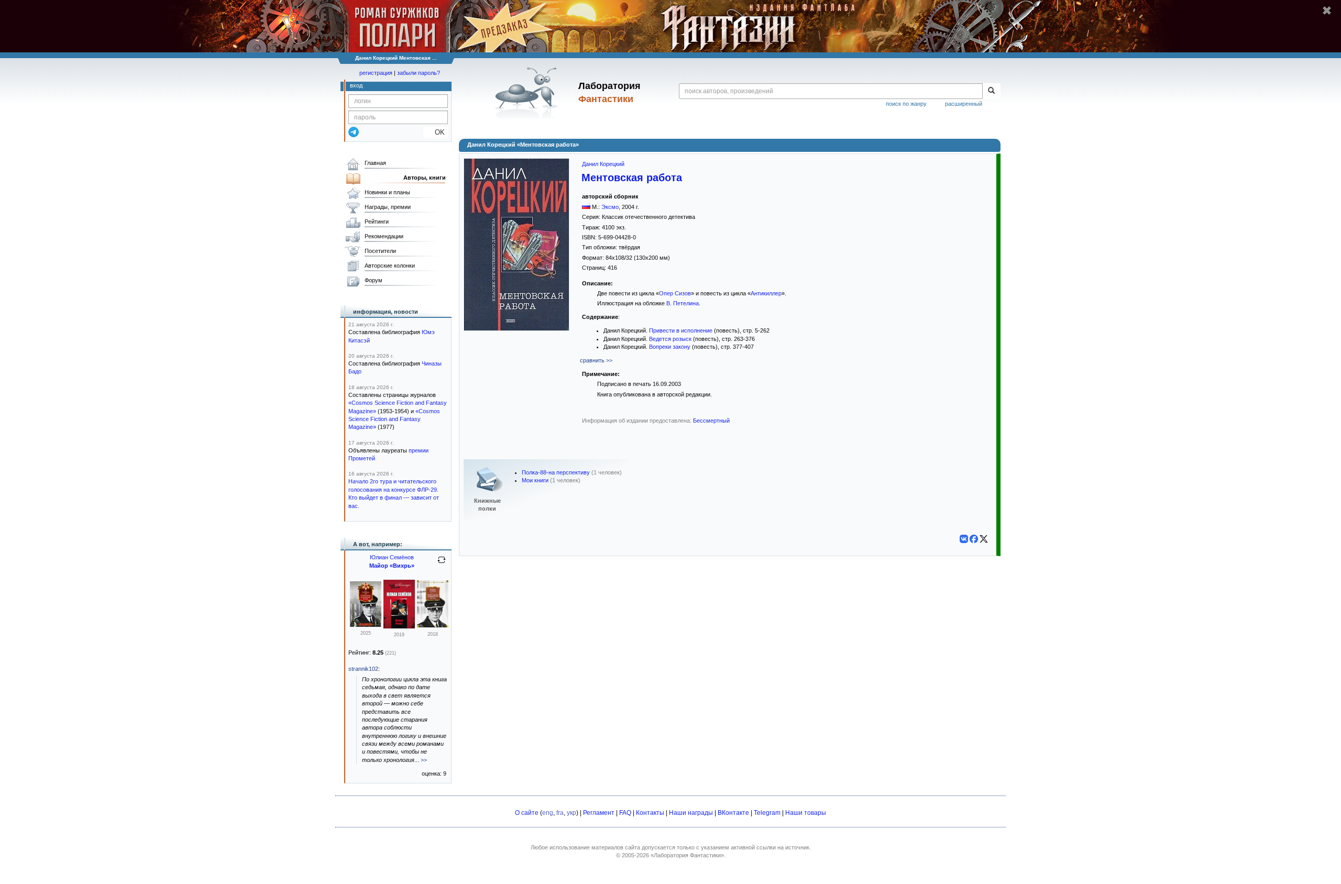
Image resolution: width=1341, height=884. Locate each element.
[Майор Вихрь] (399, 626)
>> (424, 760)
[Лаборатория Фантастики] (528, 93)
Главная (375, 163)
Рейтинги (377, 221)
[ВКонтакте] (964, 539)
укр (571, 812)
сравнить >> (596, 360)
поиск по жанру (906, 104)
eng (547, 812)
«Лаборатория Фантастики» (687, 855)
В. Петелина (682, 303)
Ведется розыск (670, 339)
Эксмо (610, 207)
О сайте (526, 812)
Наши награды (691, 812)
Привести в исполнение (680, 330)
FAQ (625, 812)
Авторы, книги (424, 177)
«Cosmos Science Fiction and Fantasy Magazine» (394, 419)
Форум (373, 280)
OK (435, 132)
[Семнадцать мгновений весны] (365, 625)
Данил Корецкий (603, 164)
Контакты (650, 812)
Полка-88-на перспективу (556, 472)
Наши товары (805, 812)
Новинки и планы (387, 192)
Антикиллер (766, 293)
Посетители (380, 251)
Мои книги (535, 480)
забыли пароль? (418, 73)
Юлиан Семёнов (392, 557)
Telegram (767, 812)
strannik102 (363, 669)
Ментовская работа (631, 177)
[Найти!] (991, 91)
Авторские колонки (390, 265)
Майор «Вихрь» (391, 565)
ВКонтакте (733, 812)
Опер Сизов (675, 293)
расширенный (963, 104)
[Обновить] (441, 564)
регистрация (375, 73)
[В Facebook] (974, 539)
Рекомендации (384, 236)
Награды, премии (388, 207)
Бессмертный (711, 420)
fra (560, 812)
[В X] (984, 539)
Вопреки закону (669, 347)
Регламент (598, 812)
